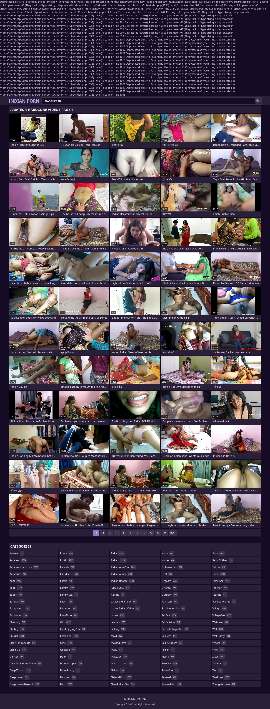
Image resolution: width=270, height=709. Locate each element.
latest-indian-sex (123, 601)
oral (167, 574)
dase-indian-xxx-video (25, 663)
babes (16, 594)
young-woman (223, 684)
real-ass (169, 636)
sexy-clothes (222, 560)
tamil (218, 574)
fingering (68, 608)
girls (66, 643)
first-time (68, 615)
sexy (218, 553)
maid (116, 636)
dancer (16, 656)
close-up (18, 649)
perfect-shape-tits (175, 629)
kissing (118, 594)
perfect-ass (171, 622)
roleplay (169, 663)
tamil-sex (221, 581)
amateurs (18, 574)
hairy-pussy (69, 670)
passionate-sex (173, 608)
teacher (219, 588)
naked (117, 670)
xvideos (219, 663)
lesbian (118, 622)
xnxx (218, 656)
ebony (66, 553)
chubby (17, 629)
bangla (17, 601)
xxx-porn (220, 677)
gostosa (67, 649)
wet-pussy (221, 636)
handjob (67, 677)
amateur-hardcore (24, 567)
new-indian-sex (123, 684)
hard (66, 684)
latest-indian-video (125, 608)
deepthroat (19, 677)
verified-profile (223, 601)
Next (173, 532)
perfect (169, 615)
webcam (220, 622)
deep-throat (20, 670)
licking (118, 629)
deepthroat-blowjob (24, 684)
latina (117, 615)
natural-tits (121, 677)
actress (16, 553)
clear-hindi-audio (22, 643)
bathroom (18, 615)
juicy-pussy (120, 588)
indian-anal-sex (123, 567)
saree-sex (170, 670)
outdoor (169, 594)
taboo (218, 567)
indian (118, 560)
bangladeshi (19, 608)
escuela (67, 567)
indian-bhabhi (122, 581)
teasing (219, 594)
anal (15, 581)
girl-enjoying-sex (72, 629)
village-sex (221, 615)
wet (217, 629)
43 (158, 532)
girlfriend (69, 636)
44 (165, 532)
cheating (17, 622)
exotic (66, 581)
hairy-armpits (71, 663)
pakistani (170, 601)
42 (151, 532)
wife (218, 649)
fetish (66, 601)
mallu (117, 649)
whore (218, 643)
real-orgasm (172, 643)
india (117, 553)
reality (168, 649)
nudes (168, 560)
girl (65, 622)
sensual (169, 677)
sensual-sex (171, 684)
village (219, 608)
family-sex (69, 594)
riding (168, 656)
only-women (172, 567)
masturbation (121, 663)
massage (119, 656)
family (67, 588)
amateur (18, 560)
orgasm (170, 581)
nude (167, 553)
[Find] (258, 101)
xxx (217, 670)
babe (16, 588)
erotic (66, 560)
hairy (66, 656)
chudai (17, 636)
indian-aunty (121, 574)
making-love (121, 643)
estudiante (69, 574)
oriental (169, 588)
